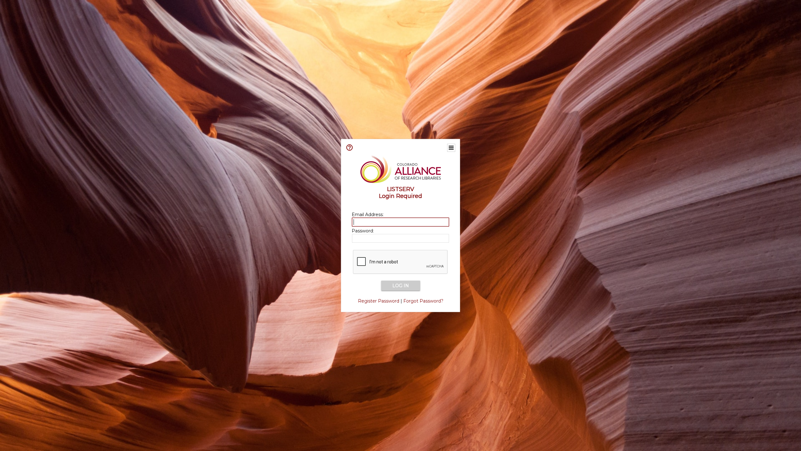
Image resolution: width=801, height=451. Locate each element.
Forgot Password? (423, 301)
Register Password (378, 301)
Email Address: (368, 214)
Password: (363, 231)
